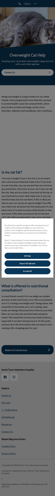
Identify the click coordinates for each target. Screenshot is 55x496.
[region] (27, 248)
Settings (27, 256)
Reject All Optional (27, 263)
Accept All (27, 271)
